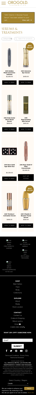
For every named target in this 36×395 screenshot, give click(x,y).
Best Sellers (17, 284)
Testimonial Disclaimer (17, 357)
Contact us (18, 315)
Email (17, 324)
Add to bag (9, 82)
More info (31, 392)
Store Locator (17, 307)
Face (18, 287)
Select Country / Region (18, 380)
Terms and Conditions (12, 355)
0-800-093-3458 (16, 327)
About (17, 301)
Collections (18, 293)
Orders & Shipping (17, 318)
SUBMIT (18, 346)
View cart (25, 20)
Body (18, 290)
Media (17, 304)
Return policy (18, 321)
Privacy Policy (24, 355)
